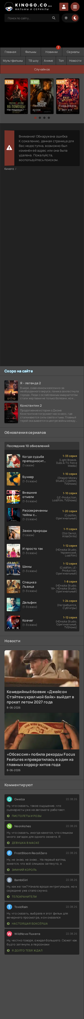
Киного (9, 169)
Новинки (51, 52)
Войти (63, 7)
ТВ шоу (33, 61)
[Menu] (75, 6)
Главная (10, 52)
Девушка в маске (25, 843)
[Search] (53, 18)
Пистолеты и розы (26, 816)
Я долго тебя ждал (27, 950)
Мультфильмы (13, 61)
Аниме (48, 61)
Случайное (42, 69)
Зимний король (24, 870)
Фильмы (31, 52)
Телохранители (24, 897)
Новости (75, 61)
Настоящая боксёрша (29, 923)
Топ (61, 61)
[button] (35, 118)
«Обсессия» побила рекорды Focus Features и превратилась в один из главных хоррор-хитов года (41, 759)
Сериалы (73, 52)
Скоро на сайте (18, 371)
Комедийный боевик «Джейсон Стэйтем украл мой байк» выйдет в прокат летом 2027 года (40, 697)
